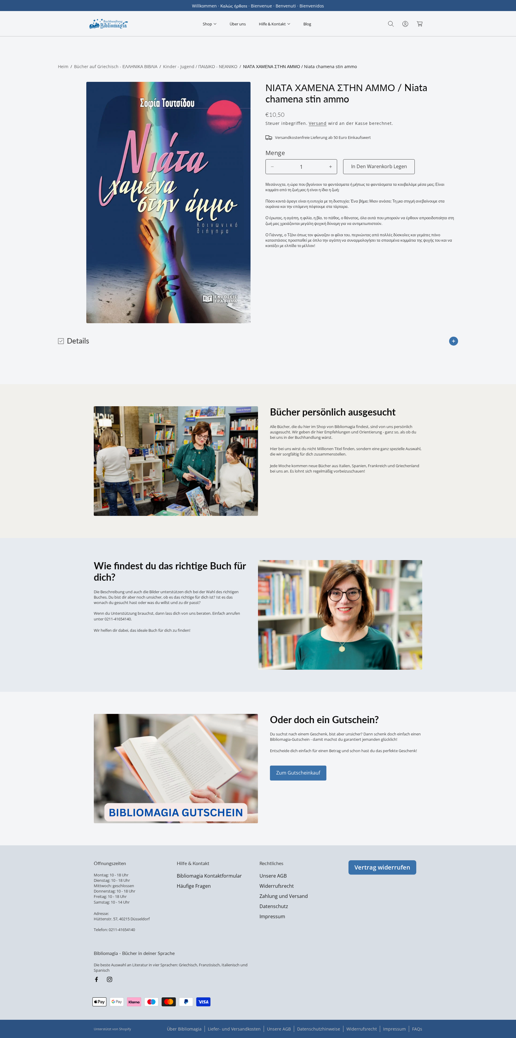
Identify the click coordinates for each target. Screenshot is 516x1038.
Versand (318, 123)
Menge (275, 153)
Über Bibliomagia (184, 1029)
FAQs (417, 1029)
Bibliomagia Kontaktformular (209, 876)
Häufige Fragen (194, 886)
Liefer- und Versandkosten (234, 1029)
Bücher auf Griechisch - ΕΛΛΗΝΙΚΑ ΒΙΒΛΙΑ (115, 66)
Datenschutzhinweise (318, 1029)
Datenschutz (273, 906)
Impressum (272, 916)
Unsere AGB (273, 876)
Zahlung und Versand (283, 896)
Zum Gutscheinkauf (298, 772)
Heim (63, 66)
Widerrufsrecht (276, 886)
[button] (209, 24)
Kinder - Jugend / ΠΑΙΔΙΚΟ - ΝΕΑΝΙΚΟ (200, 66)
